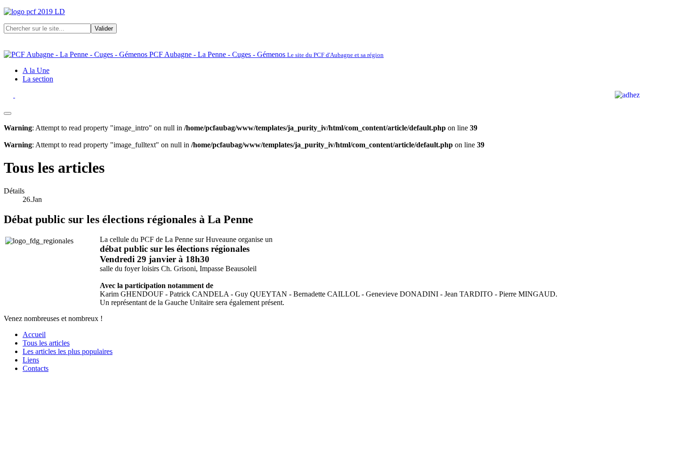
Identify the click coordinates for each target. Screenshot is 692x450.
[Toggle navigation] (7, 113)
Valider (104, 28)
